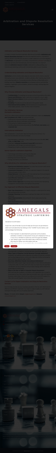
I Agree (7, 246)
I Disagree (14, 246)
